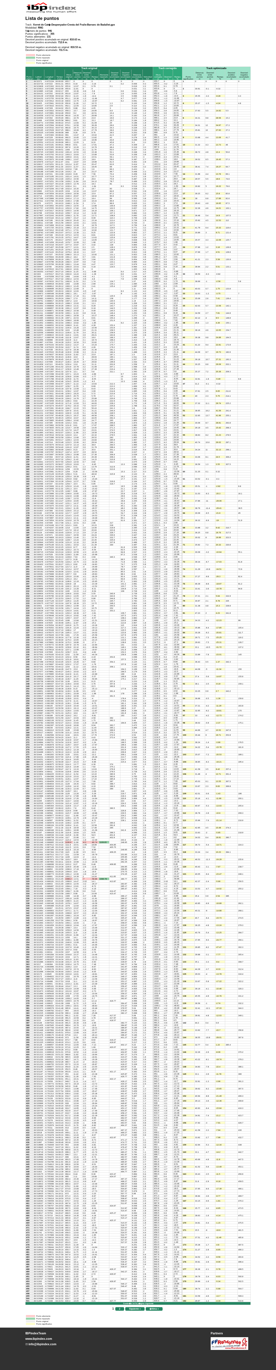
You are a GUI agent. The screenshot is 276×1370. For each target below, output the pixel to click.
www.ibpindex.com (38, 1338)
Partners (217, 1333)
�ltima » (154, 1309)
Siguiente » (135, 1309)
